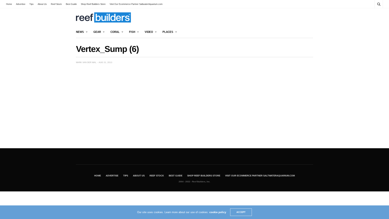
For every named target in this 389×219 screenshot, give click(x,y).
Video (149, 31)
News (80, 31)
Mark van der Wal (86, 62)
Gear (97, 31)
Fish (132, 31)
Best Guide (71, 4)
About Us (42, 4)
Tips (31, 4)
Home (9, 4)
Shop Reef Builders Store (93, 4)
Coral (115, 31)
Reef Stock (56, 4)
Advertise (20, 4)
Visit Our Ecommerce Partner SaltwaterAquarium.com (136, 4)
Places (167, 31)
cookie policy (217, 212)
